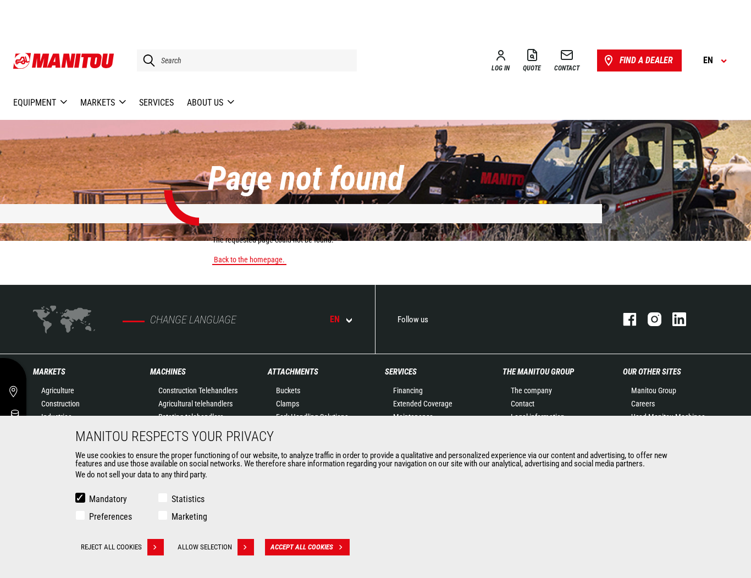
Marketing (189, 516)
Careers (643, 403)
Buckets (288, 390)
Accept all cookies (301, 547)
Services (401, 372)
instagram (649, 319)
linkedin (673, 319)
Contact (522, 403)
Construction (60, 403)
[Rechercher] (146, 60)
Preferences (110, 516)
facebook (624, 319)
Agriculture (57, 390)
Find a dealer (646, 60)
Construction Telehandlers (198, 390)
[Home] (64, 60)
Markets (49, 372)
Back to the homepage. (249, 259)
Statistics (188, 499)
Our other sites (652, 372)
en (335, 319)
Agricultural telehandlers (195, 403)
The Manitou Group (538, 372)
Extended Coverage (422, 403)
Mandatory (108, 499)
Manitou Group (653, 390)
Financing (408, 390)
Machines (168, 372)
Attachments (293, 372)
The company (531, 390)
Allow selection (205, 547)
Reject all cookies (111, 547)
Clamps (287, 403)
